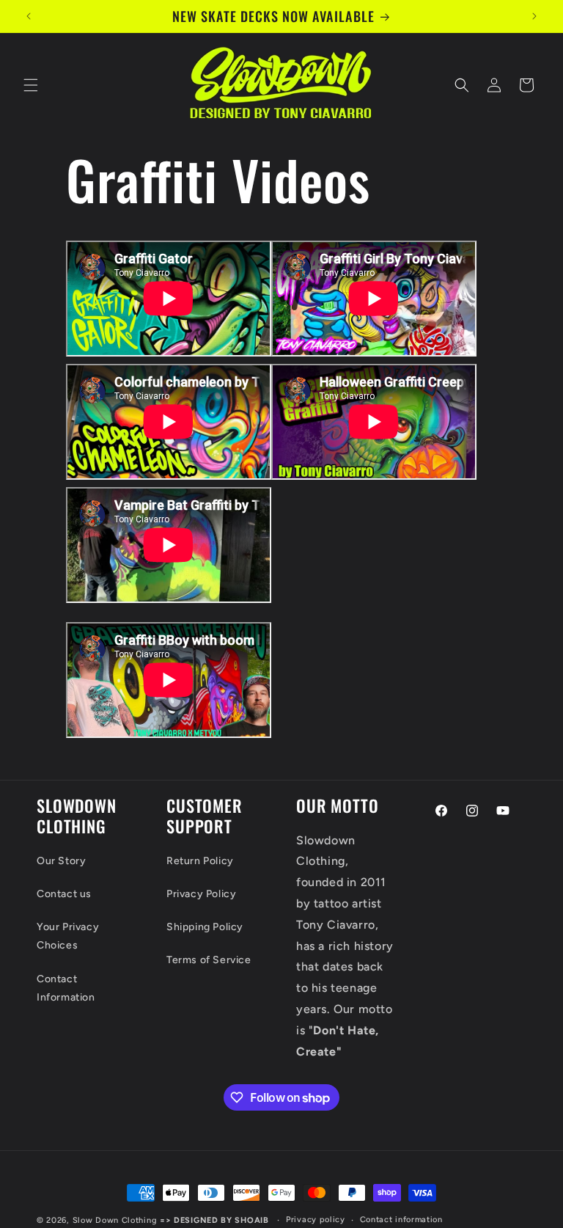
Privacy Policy (201, 894)
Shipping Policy (204, 927)
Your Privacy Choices (68, 936)
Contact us (64, 894)
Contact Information (66, 988)
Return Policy (200, 861)
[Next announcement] (534, 16)
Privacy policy (315, 1219)
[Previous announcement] (28, 16)
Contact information (401, 1219)
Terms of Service (208, 960)
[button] (31, 85)
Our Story (61, 861)
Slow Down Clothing (115, 1220)
